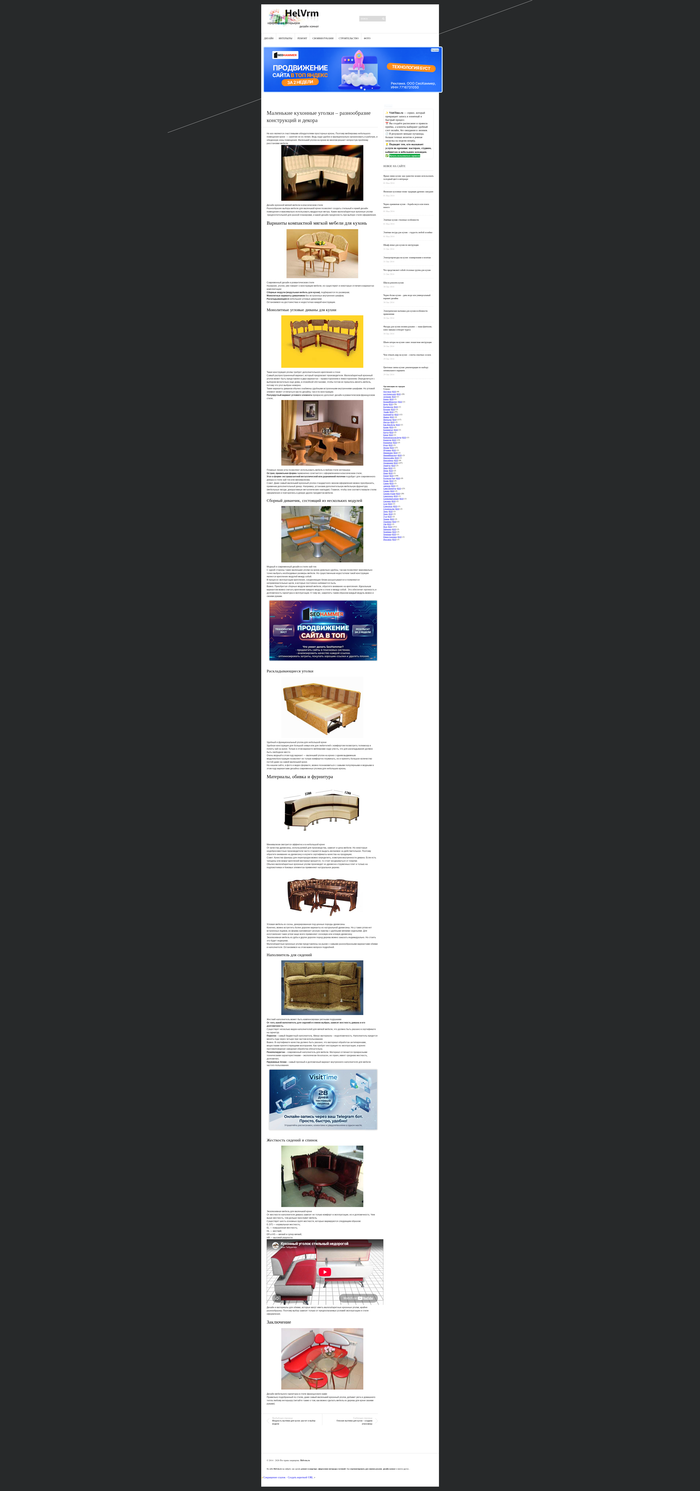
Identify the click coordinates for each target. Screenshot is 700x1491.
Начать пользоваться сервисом (404, 155)
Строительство (349, 38)
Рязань (386, 480)
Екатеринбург (388, 414)
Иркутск (386, 422)
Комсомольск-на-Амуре (392, 437)
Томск (385, 514)
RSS (394, 391)
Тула (385, 516)
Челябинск (387, 531)
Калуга (386, 432)
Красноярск (387, 442)
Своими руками (322, 38)
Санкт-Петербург (389, 488)
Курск (385, 445)
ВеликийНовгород (390, 401)
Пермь (385, 470)
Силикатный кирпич (391, 498)
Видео (385, 404)
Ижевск (386, 417)
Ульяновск (387, 521)
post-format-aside (389, 394)
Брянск (386, 399)
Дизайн (268, 38)
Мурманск (387, 450)
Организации (388, 463)
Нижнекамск (388, 452)
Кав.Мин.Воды (389, 424)
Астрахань (387, 396)
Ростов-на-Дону (389, 478)
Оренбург (387, 465)
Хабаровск (387, 529)
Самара (386, 483)
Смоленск (387, 501)
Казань (386, 427)
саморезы (386, 486)
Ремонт (302, 38)
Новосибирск (388, 460)
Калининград (388, 429)
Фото (367, 38)
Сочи (385, 503)
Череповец (387, 534)
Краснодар (387, 440)
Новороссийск (388, 457)
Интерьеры (285, 38)
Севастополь (388, 496)
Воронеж (386, 409)
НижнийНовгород (390, 455)
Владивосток (388, 406)
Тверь (385, 511)
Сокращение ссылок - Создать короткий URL (288, 1477)
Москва (386, 447)
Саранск (386, 491)
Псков (385, 473)
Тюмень (386, 519)
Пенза (385, 468)
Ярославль (387, 539)
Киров (385, 435)
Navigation (387, 391)
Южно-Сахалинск (390, 537)
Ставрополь (387, 506)
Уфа (384, 524)
